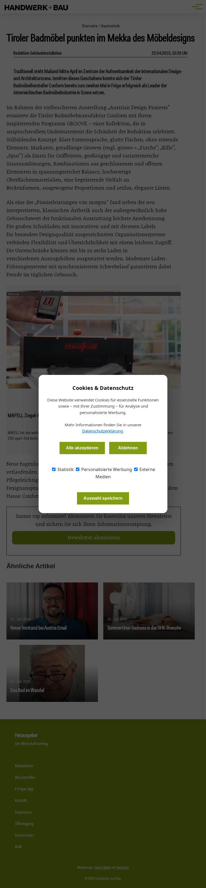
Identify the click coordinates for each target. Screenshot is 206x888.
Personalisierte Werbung (106, 469)
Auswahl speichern (103, 498)
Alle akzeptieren (82, 448)
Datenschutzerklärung (102, 431)
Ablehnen (128, 448)
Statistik (65, 469)
